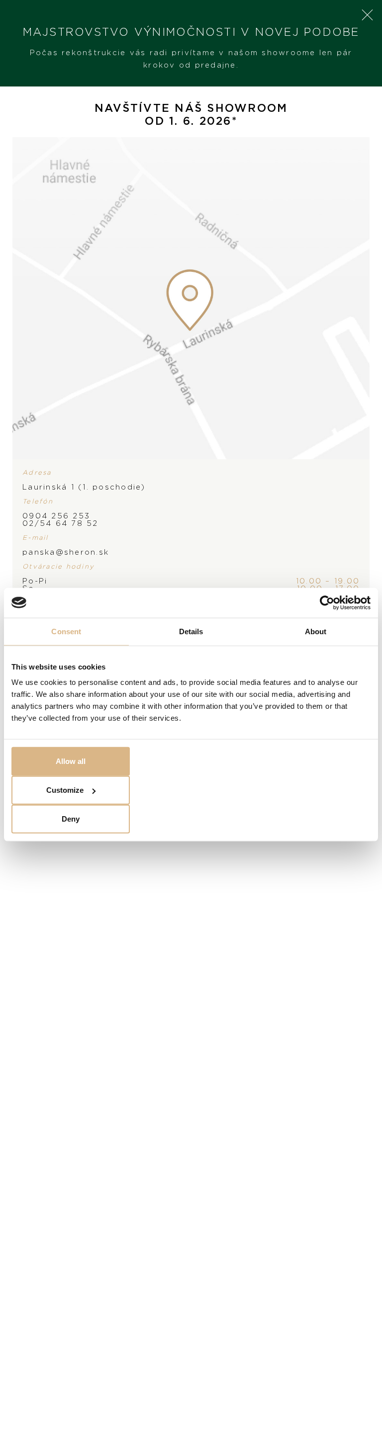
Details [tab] (191, 631)
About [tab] (316, 631)
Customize (65, 790)
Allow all (71, 761)
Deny (71, 819)
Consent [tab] (66, 631)
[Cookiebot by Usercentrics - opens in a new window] (327, 602)
